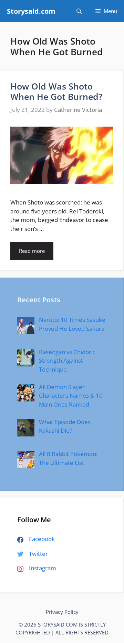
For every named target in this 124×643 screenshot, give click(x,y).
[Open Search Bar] (79, 11)
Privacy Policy (62, 611)
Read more (32, 250)
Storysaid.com (31, 11)
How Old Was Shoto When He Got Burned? (56, 91)
